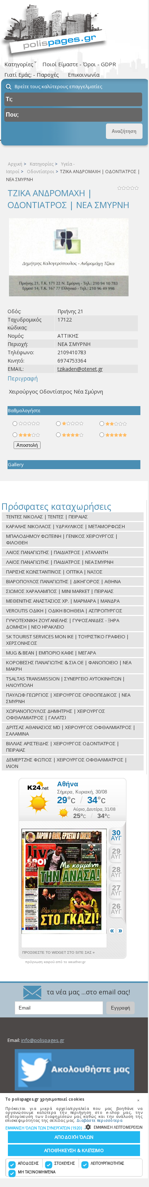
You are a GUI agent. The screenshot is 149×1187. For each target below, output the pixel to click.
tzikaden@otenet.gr (80, 368)
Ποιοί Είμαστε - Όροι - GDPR (79, 64)
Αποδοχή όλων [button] (74, 1137)
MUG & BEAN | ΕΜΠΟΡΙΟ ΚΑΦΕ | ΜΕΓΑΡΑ (51, 652)
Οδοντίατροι (40, 171)
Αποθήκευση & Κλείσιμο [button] (74, 1150)
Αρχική (15, 164)
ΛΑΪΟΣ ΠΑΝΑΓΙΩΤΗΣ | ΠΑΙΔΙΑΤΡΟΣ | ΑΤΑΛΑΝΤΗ (57, 552)
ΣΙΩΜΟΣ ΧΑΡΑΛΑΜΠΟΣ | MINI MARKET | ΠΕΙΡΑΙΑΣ (60, 591)
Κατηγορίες (41, 164)
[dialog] (74, 1135)
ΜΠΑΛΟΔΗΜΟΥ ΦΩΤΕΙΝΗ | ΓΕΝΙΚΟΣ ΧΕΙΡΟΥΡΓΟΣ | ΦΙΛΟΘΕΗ (62, 539)
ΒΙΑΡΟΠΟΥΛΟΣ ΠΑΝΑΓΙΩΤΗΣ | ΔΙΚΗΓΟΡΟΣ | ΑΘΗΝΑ (63, 581)
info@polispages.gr (42, 1040)
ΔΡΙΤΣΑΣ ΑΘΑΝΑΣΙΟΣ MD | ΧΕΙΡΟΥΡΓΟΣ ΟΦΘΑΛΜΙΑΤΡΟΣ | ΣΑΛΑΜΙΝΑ (70, 730)
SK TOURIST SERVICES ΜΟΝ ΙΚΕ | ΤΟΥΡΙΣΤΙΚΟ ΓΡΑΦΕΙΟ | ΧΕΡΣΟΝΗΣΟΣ (67, 639)
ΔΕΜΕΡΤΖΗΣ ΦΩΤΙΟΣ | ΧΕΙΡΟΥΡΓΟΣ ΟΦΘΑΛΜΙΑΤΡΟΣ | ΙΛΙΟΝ (66, 762)
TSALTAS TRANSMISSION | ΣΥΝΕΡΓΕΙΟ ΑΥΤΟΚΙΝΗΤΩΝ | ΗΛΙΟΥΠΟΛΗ (65, 681)
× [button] (138, 1100)
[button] (74, 1127)
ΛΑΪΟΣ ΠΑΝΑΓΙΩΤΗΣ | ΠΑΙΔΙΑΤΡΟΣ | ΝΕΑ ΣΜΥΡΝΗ (59, 562)
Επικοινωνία (83, 74)
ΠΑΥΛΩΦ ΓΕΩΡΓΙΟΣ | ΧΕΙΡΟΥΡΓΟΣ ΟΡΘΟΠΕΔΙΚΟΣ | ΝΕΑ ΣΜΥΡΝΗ (68, 698)
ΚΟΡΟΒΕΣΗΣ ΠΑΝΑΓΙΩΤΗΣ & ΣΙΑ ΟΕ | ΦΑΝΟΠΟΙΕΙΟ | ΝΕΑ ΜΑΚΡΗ (68, 665)
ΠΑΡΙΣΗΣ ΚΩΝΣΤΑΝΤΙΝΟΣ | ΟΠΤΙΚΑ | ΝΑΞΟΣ (54, 571)
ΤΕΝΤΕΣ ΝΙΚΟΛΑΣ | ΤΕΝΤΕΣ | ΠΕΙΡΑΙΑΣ (47, 516)
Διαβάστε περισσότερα (99, 1120)
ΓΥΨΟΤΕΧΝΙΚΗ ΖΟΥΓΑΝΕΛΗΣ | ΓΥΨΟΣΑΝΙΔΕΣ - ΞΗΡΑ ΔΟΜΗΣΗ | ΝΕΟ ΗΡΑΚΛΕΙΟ (62, 623)
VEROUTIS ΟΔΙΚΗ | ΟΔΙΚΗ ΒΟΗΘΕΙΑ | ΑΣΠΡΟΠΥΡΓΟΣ (64, 610)
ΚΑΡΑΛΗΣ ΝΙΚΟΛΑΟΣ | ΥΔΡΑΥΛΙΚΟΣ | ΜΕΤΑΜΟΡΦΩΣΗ (65, 526)
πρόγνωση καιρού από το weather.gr (55, 962)
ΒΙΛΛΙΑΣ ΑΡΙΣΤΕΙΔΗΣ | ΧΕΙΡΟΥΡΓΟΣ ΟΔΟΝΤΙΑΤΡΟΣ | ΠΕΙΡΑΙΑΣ (62, 746)
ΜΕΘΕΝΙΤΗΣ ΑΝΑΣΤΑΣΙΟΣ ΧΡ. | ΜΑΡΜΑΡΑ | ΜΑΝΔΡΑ (63, 601)
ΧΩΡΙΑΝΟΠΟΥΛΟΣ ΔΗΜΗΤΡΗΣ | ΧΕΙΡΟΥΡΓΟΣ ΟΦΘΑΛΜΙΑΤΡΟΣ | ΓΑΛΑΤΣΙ (55, 714)
